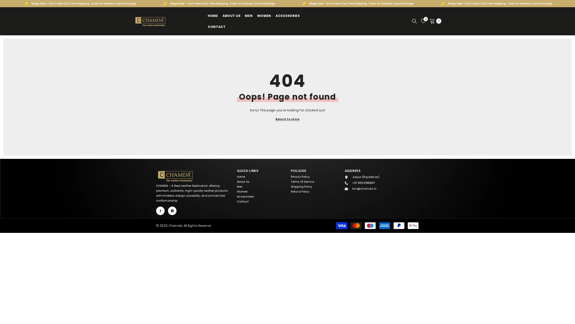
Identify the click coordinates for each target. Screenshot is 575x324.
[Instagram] (172, 211)
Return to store (288, 119)
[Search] (414, 21)
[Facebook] (160, 211)
